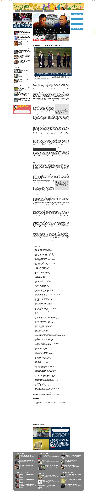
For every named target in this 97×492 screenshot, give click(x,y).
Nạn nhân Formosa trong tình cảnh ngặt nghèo (43, 250)
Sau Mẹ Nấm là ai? (38, 300)
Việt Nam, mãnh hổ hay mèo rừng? (41, 287)
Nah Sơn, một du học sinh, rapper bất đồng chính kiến (45, 392)
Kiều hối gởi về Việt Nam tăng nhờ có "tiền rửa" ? (44, 389)
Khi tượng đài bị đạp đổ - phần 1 (25, 455)
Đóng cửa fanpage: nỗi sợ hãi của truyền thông (43, 307)
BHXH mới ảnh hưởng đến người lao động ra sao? (44, 356)
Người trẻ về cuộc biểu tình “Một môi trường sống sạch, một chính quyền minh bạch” (50, 335)
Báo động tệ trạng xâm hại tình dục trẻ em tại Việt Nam (45, 259)
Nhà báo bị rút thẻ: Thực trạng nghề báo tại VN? (44, 326)
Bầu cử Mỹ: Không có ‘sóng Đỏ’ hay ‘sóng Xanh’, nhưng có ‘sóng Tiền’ (24, 37)
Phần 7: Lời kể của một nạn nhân (71, 484)
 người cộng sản (76, 19)
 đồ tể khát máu (76, 14)
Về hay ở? (37, 363)
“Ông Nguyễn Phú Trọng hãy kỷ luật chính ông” (43, 260)
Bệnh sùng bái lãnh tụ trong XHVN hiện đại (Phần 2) (44, 371)
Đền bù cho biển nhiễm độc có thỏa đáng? (42, 249)
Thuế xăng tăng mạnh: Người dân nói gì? (42, 273)
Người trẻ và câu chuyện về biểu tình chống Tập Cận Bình (45, 370)
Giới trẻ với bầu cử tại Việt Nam (41, 349)
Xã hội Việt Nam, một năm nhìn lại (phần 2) (43, 357)
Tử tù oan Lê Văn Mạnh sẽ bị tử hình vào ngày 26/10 (44, 376)
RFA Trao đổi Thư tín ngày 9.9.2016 (41, 309)
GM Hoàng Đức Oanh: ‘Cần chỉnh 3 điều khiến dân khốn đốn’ (24, 61)
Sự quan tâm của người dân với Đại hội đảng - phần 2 (45, 354)
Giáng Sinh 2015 (38, 361)
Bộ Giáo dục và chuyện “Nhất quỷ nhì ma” (42, 321)
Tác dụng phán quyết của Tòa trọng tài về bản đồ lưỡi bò (45, 317)
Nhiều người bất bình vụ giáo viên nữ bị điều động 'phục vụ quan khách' (48, 294)
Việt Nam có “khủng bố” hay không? (41, 362)
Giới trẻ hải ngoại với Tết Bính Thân (41, 352)
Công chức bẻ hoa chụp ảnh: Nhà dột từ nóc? (43, 262)
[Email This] (53, 394)
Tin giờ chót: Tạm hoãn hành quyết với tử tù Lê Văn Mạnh (45, 375)
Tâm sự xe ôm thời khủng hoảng (41, 269)
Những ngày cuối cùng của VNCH (71, 460)
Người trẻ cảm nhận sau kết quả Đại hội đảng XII (44, 353)
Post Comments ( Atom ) (42, 424)
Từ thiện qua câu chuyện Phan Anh (41, 291)
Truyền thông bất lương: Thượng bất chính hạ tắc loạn (45, 289)
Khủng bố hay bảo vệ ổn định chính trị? (42, 272)
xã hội (37, 395)
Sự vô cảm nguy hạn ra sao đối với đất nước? (43, 347)
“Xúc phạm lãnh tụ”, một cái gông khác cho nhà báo (44, 290)
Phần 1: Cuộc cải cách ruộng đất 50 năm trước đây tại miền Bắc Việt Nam (73, 475)
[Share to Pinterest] (58, 394)
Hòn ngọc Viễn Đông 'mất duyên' (41, 348)
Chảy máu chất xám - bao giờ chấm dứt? (42, 282)
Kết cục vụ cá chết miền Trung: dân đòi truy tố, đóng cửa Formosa (47, 322)
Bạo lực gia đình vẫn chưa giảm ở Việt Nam (43, 251)
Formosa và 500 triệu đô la (40, 323)
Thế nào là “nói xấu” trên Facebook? (41, 367)
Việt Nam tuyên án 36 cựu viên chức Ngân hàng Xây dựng (45, 308)
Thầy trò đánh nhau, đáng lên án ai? (41, 268)
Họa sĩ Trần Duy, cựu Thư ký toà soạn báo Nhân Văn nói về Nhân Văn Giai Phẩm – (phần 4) (28, 475)
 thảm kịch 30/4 (76, 23)
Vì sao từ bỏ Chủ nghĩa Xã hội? (41, 276)
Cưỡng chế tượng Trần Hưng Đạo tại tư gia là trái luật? (45, 278)
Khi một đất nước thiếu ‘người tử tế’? (41, 298)
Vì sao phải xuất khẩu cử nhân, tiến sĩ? (42, 267)
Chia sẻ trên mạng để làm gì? (40, 329)
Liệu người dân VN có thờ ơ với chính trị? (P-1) (43, 325)
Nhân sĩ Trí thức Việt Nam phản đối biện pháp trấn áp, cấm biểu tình (24, 56)
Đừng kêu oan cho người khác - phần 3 (26, 465)
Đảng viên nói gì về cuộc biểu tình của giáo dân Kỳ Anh (45, 303)
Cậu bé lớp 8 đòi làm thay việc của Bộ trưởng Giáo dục (45, 385)
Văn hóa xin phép (38, 320)
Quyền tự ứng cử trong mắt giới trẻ (41, 345)
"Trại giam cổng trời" (46, 455)
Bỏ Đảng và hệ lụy (38, 312)
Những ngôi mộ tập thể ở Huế (70, 465)
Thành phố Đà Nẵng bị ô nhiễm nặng (42, 264)
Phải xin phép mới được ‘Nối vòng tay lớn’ (42, 246)
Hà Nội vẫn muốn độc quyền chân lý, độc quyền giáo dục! (45, 313)
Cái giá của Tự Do (45, 460)
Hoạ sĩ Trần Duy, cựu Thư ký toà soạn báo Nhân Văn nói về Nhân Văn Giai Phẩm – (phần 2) (28, 485)
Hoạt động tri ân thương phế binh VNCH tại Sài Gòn (24, 88)
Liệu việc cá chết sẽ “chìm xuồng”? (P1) (42, 330)
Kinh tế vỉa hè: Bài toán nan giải (41, 258)
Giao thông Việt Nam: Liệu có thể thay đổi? (43, 281)
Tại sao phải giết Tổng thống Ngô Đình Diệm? (73, 455)
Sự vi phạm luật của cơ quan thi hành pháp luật (43, 304)
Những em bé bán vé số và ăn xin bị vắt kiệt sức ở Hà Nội (45, 366)
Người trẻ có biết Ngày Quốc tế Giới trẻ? (42, 314)
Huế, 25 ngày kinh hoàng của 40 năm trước (49, 475)
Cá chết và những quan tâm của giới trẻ (42, 336)
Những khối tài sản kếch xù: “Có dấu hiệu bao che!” (44, 255)
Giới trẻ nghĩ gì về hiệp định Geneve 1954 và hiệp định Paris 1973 (47, 388)
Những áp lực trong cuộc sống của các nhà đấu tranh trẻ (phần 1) (47, 383)
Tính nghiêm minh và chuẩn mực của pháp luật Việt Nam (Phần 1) (47, 318)
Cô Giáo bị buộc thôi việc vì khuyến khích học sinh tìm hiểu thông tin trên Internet (23, 93)
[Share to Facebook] (57, 394)
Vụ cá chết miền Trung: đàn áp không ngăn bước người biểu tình (46, 334)
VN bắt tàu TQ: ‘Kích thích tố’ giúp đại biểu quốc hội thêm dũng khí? (47, 343)
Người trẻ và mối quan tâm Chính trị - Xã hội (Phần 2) (44, 339)
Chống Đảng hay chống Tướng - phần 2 (27, 460)
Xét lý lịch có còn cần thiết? (40, 384)
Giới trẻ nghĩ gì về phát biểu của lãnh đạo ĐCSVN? (44, 390)
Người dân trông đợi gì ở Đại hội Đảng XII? (43, 358)
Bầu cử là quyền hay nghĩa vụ (40, 332)
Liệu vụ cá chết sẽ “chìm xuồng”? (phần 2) (42, 327)
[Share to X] (56, 394)
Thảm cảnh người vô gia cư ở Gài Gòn (42, 286)
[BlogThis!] (54, 394)
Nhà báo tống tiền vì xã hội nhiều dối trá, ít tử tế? (44, 254)
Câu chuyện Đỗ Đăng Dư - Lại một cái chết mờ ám (44, 379)
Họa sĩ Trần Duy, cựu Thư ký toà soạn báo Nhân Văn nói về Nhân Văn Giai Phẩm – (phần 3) (28, 480)
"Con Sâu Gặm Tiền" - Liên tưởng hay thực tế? (43, 311)
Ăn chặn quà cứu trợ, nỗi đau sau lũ (41, 295)
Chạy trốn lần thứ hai (39, 271)
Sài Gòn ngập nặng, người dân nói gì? (42, 305)
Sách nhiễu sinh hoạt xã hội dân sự (41, 285)
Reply (37, 403)
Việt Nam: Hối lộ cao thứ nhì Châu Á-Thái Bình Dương (45, 263)
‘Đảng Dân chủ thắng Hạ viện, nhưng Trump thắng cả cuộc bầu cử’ (24, 32)
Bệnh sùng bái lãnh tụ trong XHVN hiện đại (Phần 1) (44, 372)
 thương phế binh (76, 28)
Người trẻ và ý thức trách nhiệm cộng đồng (43, 344)
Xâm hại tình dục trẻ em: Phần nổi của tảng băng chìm (45, 253)
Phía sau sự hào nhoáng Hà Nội (41, 374)
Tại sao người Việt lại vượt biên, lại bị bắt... (43, 280)
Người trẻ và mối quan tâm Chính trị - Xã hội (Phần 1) (44, 340)
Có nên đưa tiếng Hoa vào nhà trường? (42, 365)
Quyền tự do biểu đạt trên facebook (41, 331)
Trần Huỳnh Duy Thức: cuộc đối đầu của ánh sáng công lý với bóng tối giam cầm (24, 51)
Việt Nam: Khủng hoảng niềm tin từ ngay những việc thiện (45, 296)
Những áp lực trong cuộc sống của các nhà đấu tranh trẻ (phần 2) (47, 380)
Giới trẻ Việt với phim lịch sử (40, 341)
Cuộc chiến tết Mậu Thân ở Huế (47, 480)
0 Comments (26, 477)
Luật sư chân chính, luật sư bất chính (42, 381)
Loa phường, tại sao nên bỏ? (40, 277)
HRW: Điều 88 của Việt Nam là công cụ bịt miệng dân (44, 299)
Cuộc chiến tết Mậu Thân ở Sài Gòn (48, 485)
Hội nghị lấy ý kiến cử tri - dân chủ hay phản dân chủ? (45, 338)
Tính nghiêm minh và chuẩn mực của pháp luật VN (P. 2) (45, 316)
